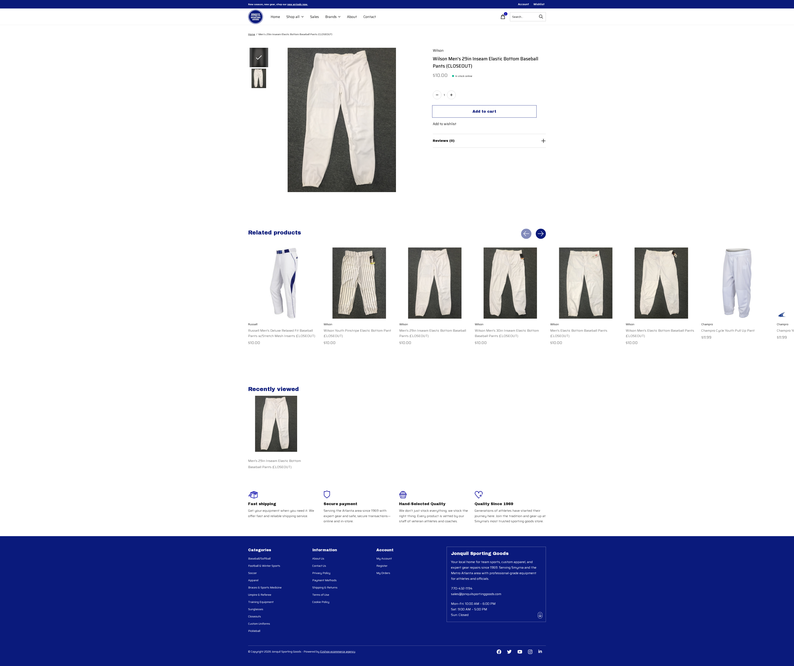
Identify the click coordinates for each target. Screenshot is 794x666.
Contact (369, 16)
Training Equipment (261, 602)
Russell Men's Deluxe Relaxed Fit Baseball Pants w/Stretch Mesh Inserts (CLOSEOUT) (281, 333)
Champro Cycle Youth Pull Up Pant (728, 330)
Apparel (253, 580)
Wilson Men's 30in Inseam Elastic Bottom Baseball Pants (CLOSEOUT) (507, 333)
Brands (331, 16)
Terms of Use (320, 594)
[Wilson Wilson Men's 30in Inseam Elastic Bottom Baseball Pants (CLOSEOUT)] (510, 283)
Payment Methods (324, 580)
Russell (252, 324)
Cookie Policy (320, 602)
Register (381, 565)
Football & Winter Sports (264, 565)
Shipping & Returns (324, 587)
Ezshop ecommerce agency (337, 651)
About (352, 16)
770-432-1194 (461, 588)
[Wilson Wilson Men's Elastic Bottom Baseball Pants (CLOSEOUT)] (661, 283)
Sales (314, 16)
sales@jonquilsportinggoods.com (476, 594)
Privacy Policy (321, 573)
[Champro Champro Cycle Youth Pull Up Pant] (736, 283)
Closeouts (254, 616)
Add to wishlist (444, 124)
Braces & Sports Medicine (265, 587)
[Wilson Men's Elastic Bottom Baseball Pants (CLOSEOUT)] (585, 283)
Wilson (438, 50)
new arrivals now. (297, 4)
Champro (707, 324)
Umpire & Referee (259, 594)
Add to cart (484, 111)
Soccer (252, 573)
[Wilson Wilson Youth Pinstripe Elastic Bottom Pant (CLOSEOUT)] (359, 283)
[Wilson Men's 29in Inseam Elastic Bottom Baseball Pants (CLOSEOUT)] (434, 283)
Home (275, 16)
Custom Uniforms (259, 623)
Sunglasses (255, 609)
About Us (318, 558)
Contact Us (319, 565)
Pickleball (254, 631)
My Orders (383, 573)
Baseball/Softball (259, 558)
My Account (384, 558)
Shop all (293, 16)
